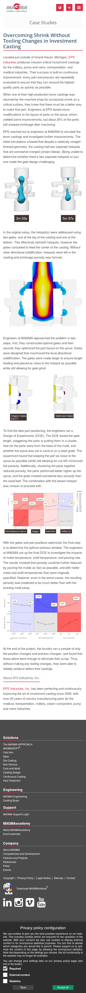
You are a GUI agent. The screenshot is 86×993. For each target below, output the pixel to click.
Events (7, 869)
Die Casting (9, 760)
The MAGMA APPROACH (17, 744)
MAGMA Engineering (15, 796)
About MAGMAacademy (16, 830)
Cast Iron (8, 752)
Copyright (8, 878)
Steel (6, 756)
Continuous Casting (14, 776)
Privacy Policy (25, 878)
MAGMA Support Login (16, 814)
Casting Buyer (11, 800)
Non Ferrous (10, 764)
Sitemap (58, 878)
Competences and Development (21, 853)
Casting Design (12, 772)
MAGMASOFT (11, 748)
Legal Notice (43, 878)
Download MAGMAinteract (32, 888)
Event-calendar (11, 834)
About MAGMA (11, 849)
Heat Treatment (11, 780)
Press (6, 866)
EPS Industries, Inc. (16, 688)
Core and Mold (11, 768)
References (9, 862)
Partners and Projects (15, 858)
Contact (70, 878)
